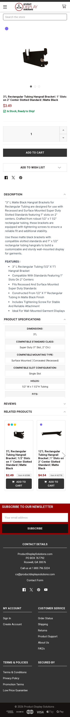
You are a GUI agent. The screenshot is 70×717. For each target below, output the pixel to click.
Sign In (7, 618)
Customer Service (51, 608)
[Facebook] (6, 178)
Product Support (47, 636)
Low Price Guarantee (15, 690)
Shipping (43, 624)
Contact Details (35, 544)
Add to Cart (20, 483)
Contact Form (35, 580)
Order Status (45, 618)
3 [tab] (39, 86)
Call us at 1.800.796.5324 (35, 568)
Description (13, 194)
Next (63, 455)
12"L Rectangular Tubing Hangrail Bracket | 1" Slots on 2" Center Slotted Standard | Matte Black (51, 460)
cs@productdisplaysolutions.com (35, 574)
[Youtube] (46, 590)
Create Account (12, 624)
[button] (35, 167)
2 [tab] (35, 86)
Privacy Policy (11, 678)
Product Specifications (22, 319)
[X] (13, 178)
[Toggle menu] (5, 7)
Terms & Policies (15, 662)
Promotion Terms (13, 684)
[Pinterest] (21, 178)
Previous (6, 455)
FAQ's (41, 648)
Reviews (10, 403)
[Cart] (65, 7)
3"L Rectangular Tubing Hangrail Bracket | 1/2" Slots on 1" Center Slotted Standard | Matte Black (19, 460)
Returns (42, 630)
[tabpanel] (35, 57)
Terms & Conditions (15, 672)
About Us (43, 642)
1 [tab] (31, 86)
